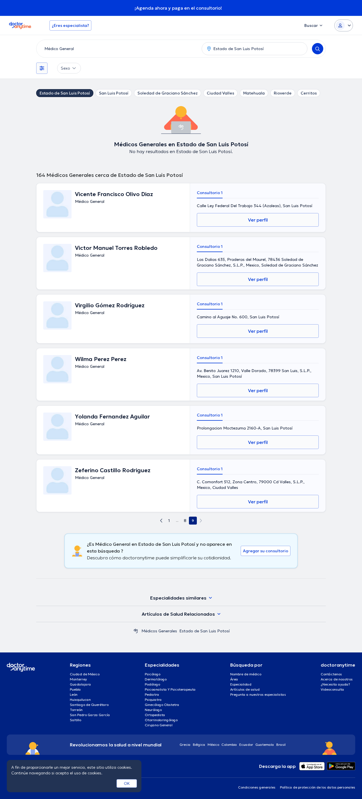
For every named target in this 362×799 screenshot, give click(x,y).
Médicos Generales (159, 630)
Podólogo (152, 684)
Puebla (75, 689)
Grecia (185, 744)
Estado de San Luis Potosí (65, 93)
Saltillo (75, 720)
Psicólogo (152, 674)
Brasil (281, 744)
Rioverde (283, 93)
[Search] (317, 48)
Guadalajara (80, 684)
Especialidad (240, 684)
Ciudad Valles (220, 93)
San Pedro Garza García (90, 715)
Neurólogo (153, 710)
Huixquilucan (80, 699)
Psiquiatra (153, 699)
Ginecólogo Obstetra (162, 705)
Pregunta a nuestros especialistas (258, 694)
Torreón (76, 710)
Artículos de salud (245, 689)
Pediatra (152, 694)
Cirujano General (159, 725)
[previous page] (161, 520)
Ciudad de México (85, 674)
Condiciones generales (256, 787)
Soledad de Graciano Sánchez (167, 93)
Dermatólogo (156, 679)
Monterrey (78, 679)
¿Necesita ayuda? (335, 684)
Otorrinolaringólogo (161, 720)
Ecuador (246, 744)
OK (127, 783)
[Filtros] (42, 68)
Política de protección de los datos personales (317, 787)
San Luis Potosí (113, 93)
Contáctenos (331, 674)
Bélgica (199, 744)
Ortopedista (155, 715)
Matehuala (254, 93)
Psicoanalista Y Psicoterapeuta (170, 689)
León (73, 694)
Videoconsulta (332, 689)
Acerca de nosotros (337, 679)
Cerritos (309, 93)
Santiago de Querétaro (89, 705)
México (213, 744)
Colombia (229, 744)
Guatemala (264, 744)
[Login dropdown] (343, 25)
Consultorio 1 (210, 192)
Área (234, 679)
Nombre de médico (245, 674)
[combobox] (118, 48)
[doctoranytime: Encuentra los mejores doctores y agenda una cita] (135, 631)
